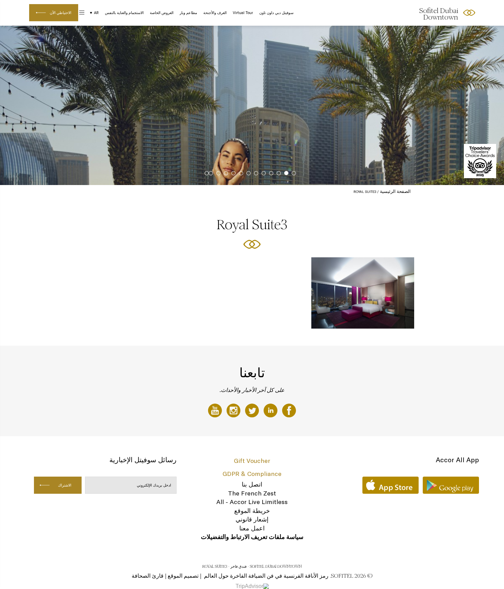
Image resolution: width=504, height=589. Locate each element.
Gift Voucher (252, 461)
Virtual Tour (243, 12)
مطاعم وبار (188, 12)
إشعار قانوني (252, 519)
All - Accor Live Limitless (252, 502)
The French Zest (252, 493)
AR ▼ (94, 12)
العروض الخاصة (161, 12)
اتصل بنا (252, 484)
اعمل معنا (252, 528)
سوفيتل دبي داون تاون (276, 12)
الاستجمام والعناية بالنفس (124, 12)
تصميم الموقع (183, 575)
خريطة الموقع (252, 511)
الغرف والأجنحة (215, 12)
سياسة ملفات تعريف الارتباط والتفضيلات (252, 537)
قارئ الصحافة (148, 575)
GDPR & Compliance (252, 474)
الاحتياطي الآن (60, 12)
